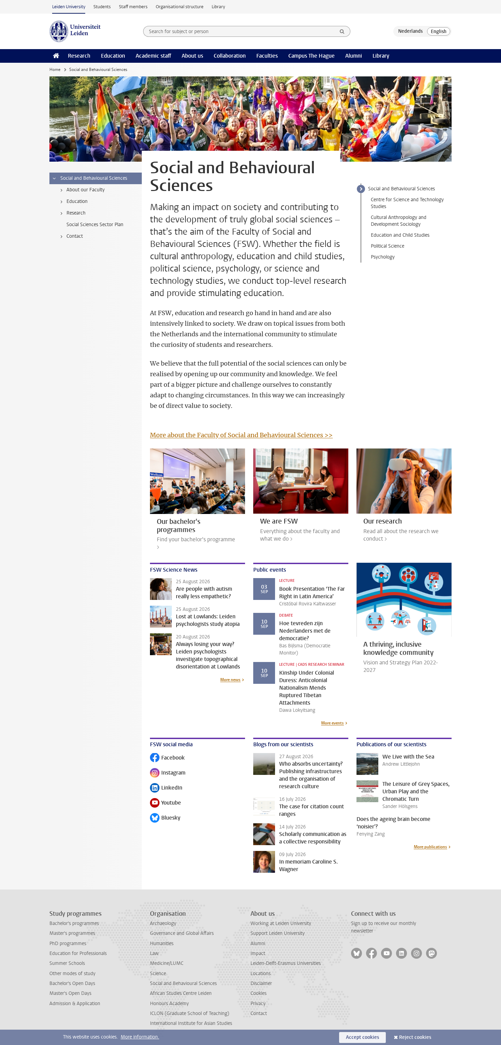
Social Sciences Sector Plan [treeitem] (94, 224)
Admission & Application (74, 1003)
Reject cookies (415, 1037)
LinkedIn (166, 788)
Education (113, 55)
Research (79, 55)
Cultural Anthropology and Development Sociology (398, 220)
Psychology (383, 257)
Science (158, 973)
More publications (430, 847)
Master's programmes (72, 933)
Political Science (387, 246)
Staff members (133, 7)
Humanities (161, 943)
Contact (258, 1013)
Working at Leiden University (280, 923)
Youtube (165, 803)
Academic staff (153, 55)
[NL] (410, 31)
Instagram (167, 773)
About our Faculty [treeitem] (85, 190)
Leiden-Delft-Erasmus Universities (285, 963)
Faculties (267, 55)
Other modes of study (72, 973)
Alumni (353, 55)
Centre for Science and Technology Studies (407, 203)
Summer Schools (67, 963)
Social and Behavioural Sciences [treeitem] (93, 178)
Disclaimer (261, 983)
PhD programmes (67, 943)
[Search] (342, 31)
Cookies (258, 993)
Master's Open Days (70, 993)
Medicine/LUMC (166, 963)
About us (192, 55)
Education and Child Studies (400, 235)
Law (154, 953)
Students (102, 7)
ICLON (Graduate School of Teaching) (189, 1013)
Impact (257, 953)
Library (218, 7)
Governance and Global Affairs (182, 933)
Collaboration (230, 55)
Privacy (257, 1003)
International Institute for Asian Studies (191, 1023)
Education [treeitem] (77, 201)
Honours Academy (169, 1003)
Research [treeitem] (76, 213)
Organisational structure (179, 7)
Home (54, 69)
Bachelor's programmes (74, 923)
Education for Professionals (78, 953)
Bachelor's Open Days (72, 983)
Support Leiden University (277, 933)
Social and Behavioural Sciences (401, 189)
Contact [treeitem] (74, 236)
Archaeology (163, 923)
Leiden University (68, 7)
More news (230, 679)
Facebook (167, 758)
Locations (260, 973)
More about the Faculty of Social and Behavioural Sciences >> (241, 435)
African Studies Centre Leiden (181, 993)
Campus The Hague (311, 55)
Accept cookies (362, 1037)
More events (332, 723)
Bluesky (165, 818)
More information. (140, 1037)
